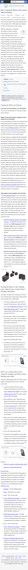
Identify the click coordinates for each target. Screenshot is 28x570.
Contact (20, 556)
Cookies (24, 556)
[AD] (10, 266)
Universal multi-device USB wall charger (13, 538)
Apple (5, 492)
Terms (16, 557)
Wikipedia (6, 489)
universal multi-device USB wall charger (10, 184)
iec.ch (5, 495)
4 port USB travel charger (12, 127)
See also (6, 88)
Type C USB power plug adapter (15, 306)
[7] (20, 391)
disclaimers (4, 100)
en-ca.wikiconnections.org (9, 556)
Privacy (12, 557)
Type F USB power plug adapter (12, 391)
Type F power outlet (11, 406)
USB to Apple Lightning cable (11, 309)
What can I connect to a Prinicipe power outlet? (15, 464)
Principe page (12, 69)
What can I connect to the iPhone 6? (13, 467)
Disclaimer (8, 557)
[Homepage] (2, 2)
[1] (19, 68)
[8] (8, 266)
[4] (23, 306)
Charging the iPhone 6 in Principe (11, 81)
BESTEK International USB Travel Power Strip (15, 251)
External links (7, 90)
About (16, 556)
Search (19, 557)
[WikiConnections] (14, 6)
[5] (18, 308)
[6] (16, 405)
